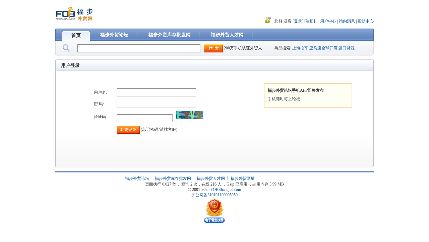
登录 (298, 21)
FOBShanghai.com (225, 189)
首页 (76, 35)
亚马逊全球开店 (323, 48)
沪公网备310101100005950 (214, 195)
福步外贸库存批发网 (169, 34)
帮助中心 (366, 21)
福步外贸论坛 (114, 34)
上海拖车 (300, 48)
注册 (310, 21)
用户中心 (328, 21)
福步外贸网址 (243, 178)
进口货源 (347, 48)
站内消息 (347, 21)
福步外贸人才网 (227, 34)
